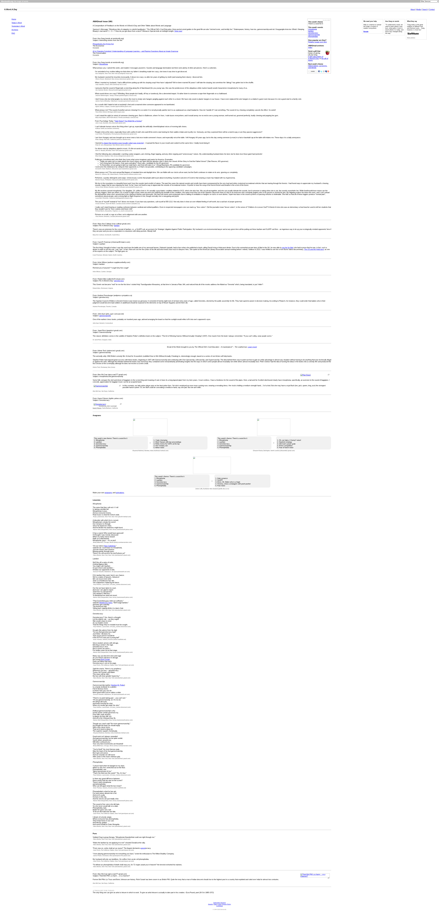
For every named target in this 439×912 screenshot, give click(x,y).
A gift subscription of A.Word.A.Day (315, 57)
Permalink (96, 48)
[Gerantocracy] (100, 404)
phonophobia (313, 36)
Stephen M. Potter (117, 685)
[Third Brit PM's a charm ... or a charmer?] (315, 876)
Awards (210, 904)
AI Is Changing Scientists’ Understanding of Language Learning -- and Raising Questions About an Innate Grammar (135, 51)
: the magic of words (14, 1)
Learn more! (252, 347)
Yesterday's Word (18, 26)
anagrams (108, 493)
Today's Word (17, 23)
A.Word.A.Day (10, 9)
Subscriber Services (219, 903)
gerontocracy (313, 33)
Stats (215, 904)
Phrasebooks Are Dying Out (103, 44)
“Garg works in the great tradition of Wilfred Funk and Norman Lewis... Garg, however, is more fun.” (416, 27)
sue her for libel (287, 247)
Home (14, 19)
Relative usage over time (317, 42)
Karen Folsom (97, 408)
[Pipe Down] (305, 375)
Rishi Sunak (105, 659)
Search (425, 9)
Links (219, 904)
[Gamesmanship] (101, 386)
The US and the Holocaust (314, 249)
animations (120, 493)
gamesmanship (314, 35)
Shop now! (178, 31)
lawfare (311, 31)
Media (418, 9)
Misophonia (103, 64)
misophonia (312, 29)
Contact (432, 9)
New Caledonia (109, 546)
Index (310, 47)
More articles (411, 37)
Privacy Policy (226, 904)
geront (143, 848)
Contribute (219, 906)
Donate (365, 31)
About (413, 9)
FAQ (13, 33)
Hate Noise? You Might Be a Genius (128, 121)
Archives (15, 30)
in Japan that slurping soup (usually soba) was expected (123, 143)
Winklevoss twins (105, 603)
